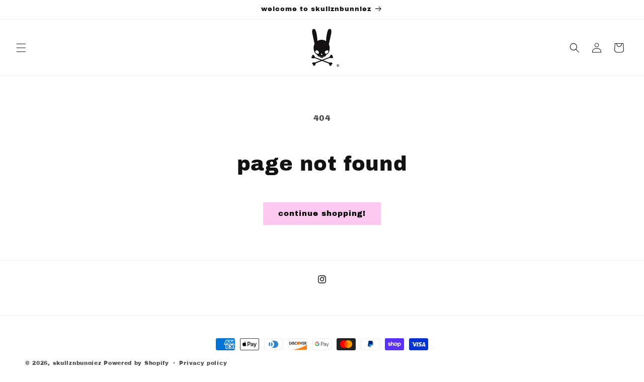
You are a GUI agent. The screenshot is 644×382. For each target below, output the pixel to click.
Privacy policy (203, 363)
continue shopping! (322, 213)
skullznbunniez (77, 363)
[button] (21, 48)
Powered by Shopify (136, 363)
